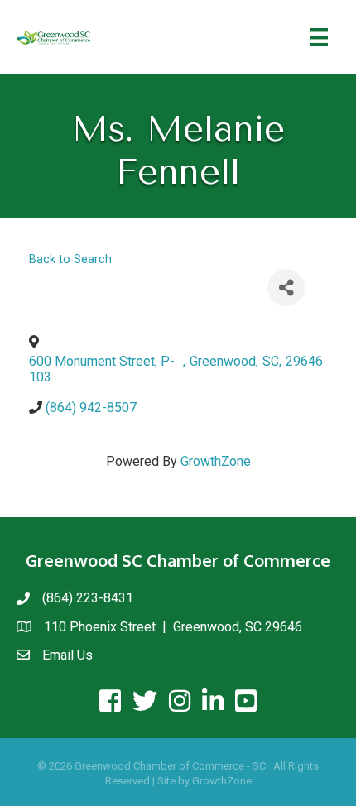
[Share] (286, 287)
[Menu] (318, 37)
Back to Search (70, 259)
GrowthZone (215, 461)
